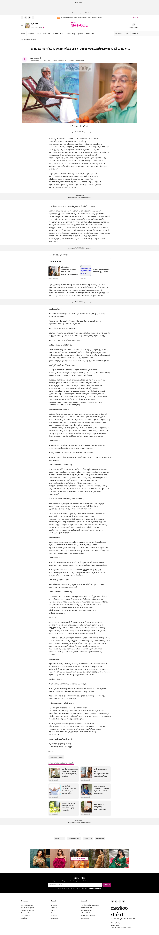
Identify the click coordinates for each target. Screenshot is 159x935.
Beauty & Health (59, 34)
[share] (74, 126)
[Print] (81, 126)
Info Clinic (83, 279)
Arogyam (34, 23)
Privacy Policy (115, 923)
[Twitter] (33, 17)
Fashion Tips (59, 838)
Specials (80, 34)
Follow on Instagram (78, 859)
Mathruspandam (86, 910)
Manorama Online (26, 913)
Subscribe (54, 908)
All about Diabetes (87, 913)
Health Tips (100, 838)
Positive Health (31, 39)
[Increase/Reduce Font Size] (87, 126)
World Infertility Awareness (90, 905)
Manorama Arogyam (27, 908)
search (130, 17)
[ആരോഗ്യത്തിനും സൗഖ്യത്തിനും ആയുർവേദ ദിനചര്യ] (86, 806)
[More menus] (22, 25)
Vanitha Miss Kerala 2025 (89, 915)
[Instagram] (25, 17)
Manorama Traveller (27, 910)
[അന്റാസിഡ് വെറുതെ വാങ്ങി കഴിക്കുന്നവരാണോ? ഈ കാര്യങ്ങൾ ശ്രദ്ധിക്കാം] (86, 772)
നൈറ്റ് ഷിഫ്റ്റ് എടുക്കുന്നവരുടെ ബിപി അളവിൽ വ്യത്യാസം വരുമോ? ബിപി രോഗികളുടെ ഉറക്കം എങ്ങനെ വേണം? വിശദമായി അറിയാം (69, 793)
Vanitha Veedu (25, 915)
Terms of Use (115, 925)
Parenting (71, 34)
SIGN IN (135, 17)
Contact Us (54, 918)
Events (53, 910)
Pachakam (90, 34)
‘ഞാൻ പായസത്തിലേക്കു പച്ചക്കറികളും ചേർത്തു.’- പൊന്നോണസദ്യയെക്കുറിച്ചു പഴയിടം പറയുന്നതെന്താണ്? (70, 774)
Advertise (54, 915)
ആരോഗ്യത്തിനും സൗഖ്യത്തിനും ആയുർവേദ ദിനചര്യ (100, 807)
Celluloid (46, 34)
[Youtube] (29, 17)
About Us (54, 905)
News (39, 34)
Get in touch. (88, 13)
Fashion (31, 34)
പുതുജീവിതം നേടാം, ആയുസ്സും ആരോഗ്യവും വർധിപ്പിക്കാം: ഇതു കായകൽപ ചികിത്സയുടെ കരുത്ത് (69, 808)
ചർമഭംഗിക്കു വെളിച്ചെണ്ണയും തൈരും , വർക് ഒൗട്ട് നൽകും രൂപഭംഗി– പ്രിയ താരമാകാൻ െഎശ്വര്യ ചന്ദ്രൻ (70, 272)
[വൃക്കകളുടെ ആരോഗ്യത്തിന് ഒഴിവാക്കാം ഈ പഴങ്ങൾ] (85, 270)
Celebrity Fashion (73, 838)
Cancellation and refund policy (121, 927)
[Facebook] (22, 17)
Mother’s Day (85, 918)
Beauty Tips (88, 838)
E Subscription (133, 27)
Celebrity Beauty (53, 279)
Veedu (126, 34)
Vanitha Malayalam (27, 905)
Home (23, 34)
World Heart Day (86, 908)
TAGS (79, 833)
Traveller (135, 34)
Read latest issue (36, 27)
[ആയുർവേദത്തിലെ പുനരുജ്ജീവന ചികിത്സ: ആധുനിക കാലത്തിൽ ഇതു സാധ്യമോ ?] (86, 789)
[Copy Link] (84, 126)
